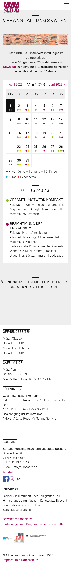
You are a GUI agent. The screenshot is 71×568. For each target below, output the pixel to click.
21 (61, 133)
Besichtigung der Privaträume (26, 226)
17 (27, 133)
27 (52, 147)
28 (61, 147)
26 (44, 147)
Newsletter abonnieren (18, 519)
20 (52, 133)
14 (61, 119)
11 (36, 119)
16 (19, 133)
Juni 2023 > (57, 84)
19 (44, 133)
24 (27, 147)
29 (10, 160)
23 (19, 147)
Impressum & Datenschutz (20, 560)
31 (27, 160)
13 (52, 119)
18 (36, 133)
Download (10, 67)
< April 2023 (15, 84)
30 (19, 160)
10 (27, 119)
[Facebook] (6, 478)
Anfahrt (8, 472)
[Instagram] (12, 478)
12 (44, 119)
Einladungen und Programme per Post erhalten (34, 524)
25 (36, 147)
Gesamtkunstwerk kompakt (36, 200)
